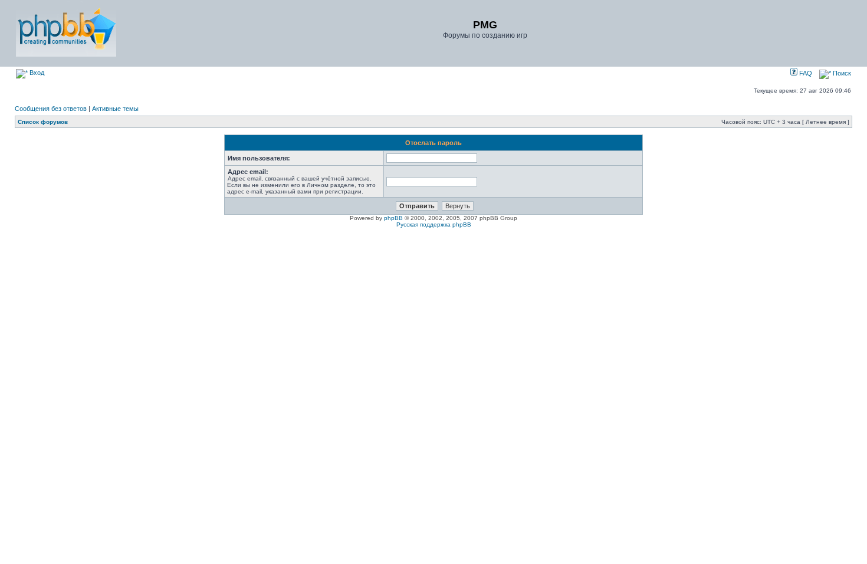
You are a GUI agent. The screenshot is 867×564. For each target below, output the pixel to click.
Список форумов (43, 122)
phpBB (393, 218)
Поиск (841, 73)
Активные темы (115, 108)
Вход (36, 72)
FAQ (804, 73)
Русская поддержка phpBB (433, 224)
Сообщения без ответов (51, 108)
